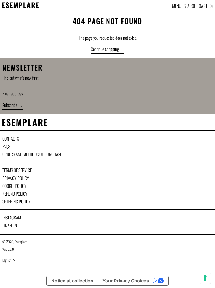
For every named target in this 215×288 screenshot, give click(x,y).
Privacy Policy (15, 178)
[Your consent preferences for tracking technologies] (205, 278)
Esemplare (21, 241)
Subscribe (9, 105)
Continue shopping (105, 49)
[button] (190, 5)
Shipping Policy (16, 201)
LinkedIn (9, 225)
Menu (176, 6)
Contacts (10, 138)
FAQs (6, 146)
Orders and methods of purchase (32, 154)
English (7, 260)
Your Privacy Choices (125, 281)
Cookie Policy (14, 185)
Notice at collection (72, 281)
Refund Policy (14, 193)
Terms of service (17, 170)
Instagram (11, 217)
